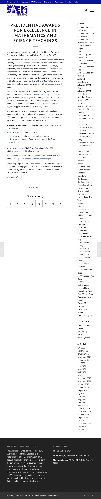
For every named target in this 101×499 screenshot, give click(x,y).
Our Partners (82, 179)
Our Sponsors (83, 182)
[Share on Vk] (46, 203)
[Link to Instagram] (88, 495)
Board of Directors (85, 97)
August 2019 (82, 417)
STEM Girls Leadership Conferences (82, 230)
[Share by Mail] (60, 203)
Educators (81, 130)
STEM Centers (36, 2)
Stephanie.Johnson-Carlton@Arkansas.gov (33, 158)
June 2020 (81, 396)
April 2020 (81, 402)
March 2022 (82, 351)
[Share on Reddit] (53, 203)
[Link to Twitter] (92, 495)
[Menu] (90, 10)
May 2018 (81, 426)
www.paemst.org (41, 94)
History (80, 160)
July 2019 (81, 420)
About (16, 2)
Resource (81, 334)
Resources (59, 2)
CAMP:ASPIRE (83, 109)
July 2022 (81, 348)
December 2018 (84, 423)
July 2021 (81, 363)
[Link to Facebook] (85, 495)
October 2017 (83, 429)
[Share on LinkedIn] (31, 203)
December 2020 (84, 378)
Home (9, 2)
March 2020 (82, 405)
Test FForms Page (85, 294)
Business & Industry (85, 106)
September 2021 (84, 360)
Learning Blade (83, 166)
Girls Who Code (84, 154)
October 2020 (83, 384)
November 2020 (84, 381)
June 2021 (81, 366)
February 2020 (83, 408)
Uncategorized (83, 337)
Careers (80, 112)
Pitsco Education (84, 185)
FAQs (79, 148)
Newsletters (48, 2)
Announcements (84, 325)
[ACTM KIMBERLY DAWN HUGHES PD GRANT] (2, 249)
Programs (24, 2)
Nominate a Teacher (15, 177)
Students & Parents (85, 291)
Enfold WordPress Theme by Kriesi (47, 496)
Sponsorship (82, 218)
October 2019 (83, 414)
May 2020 (81, 399)
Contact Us (82, 124)
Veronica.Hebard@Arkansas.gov (25, 151)
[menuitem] (9, 2)
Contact (76, 2)
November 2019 (84, 411)
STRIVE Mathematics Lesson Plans (83, 285)
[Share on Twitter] (17, 203)
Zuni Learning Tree (85, 315)
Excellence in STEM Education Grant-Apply (85, 136)
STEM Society (83, 248)
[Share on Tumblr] (39, 203)
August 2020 (82, 390)
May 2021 (81, 369)
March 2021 (82, 375)
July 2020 (81, 393)
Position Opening (84, 331)
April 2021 (81, 372)
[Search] (84, 10)
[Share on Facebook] (10, 203)
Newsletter (82, 176)
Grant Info (81, 157)
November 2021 (84, 357)
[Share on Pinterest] (24, 203)
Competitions (83, 115)
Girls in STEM (83, 151)
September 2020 (84, 387)
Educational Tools (85, 127)
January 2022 (83, 354)
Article (80, 328)
